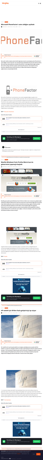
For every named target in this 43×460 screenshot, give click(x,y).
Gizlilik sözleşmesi (24, 453)
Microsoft (6, 111)
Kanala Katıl (36, 138)
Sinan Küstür (4, 26)
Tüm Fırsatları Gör (21, 129)
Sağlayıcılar (19, 453)
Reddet (34, 454)
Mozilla (5, 256)
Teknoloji (6, 159)
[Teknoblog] (5, 3)
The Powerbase (7, 399)
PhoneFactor (11, 111)
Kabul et (38, 454)
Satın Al (7, 119)
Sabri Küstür (4, 166)
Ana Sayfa (2, 159)
